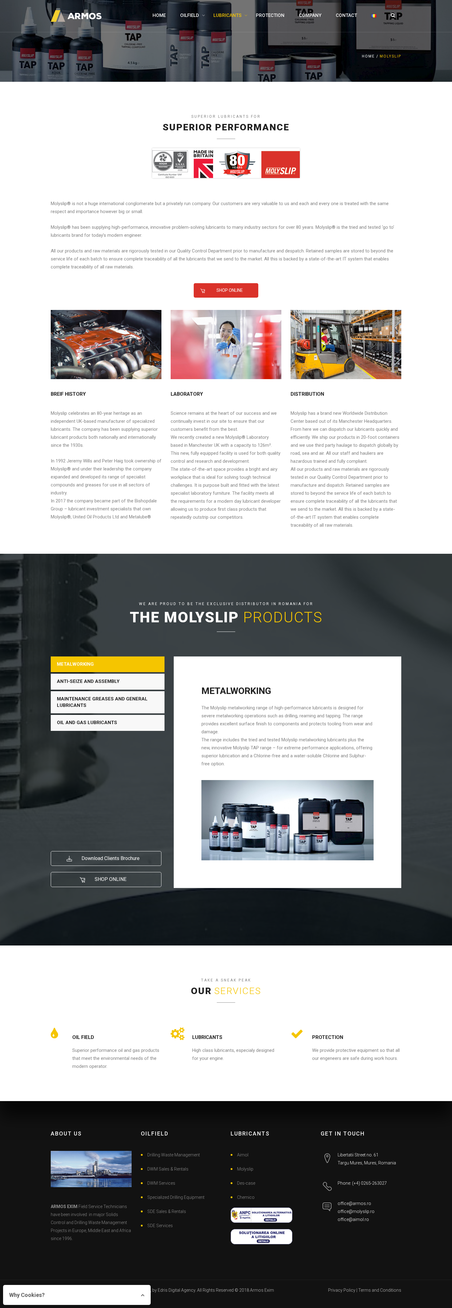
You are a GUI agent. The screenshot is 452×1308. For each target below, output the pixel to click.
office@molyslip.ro (356, 1211)
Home (368, 56)
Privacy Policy (341, 1290)
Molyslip (245, 1169)
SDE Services (160, 1225)
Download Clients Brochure (110, 858)
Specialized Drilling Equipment (175, 1197)
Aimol (242, 1154)
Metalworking (75, 664)
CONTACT (346, 15)
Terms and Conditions (379, 1290)
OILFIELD (189, 15)
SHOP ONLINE (229, 290)
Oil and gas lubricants (87, 722)
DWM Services (161, 1183)
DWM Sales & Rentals (167, 1169)
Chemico (246, 1197)
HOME (159, 15)
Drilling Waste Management (173, 1154)
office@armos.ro (354, 1203)
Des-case (246, 1183)
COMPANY (310, 15)
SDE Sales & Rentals (166, 1211)
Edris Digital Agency (176, 1290)
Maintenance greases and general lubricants (102, 702)
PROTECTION (270, 15)
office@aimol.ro (353, 1219)
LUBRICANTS (227, 15)
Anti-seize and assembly (88, 681)
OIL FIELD (83, 1037)
